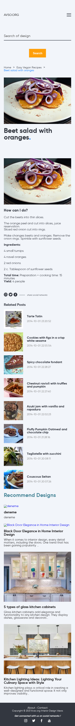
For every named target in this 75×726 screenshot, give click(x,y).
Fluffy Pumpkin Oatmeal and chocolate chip (47, 433)
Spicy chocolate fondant (44, 364)
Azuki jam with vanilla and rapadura (45, 410)
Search (37, 53)
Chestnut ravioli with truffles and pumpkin (47, 387)
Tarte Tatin (39, 319)
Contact (42, 708)
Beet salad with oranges (19, 70)
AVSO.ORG (11, 15)
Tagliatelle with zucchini (44, 456)
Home (7, 67)
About (31, 708)
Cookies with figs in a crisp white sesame (46, 341)
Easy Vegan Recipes (29, 67)
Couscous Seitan (39, 479)
